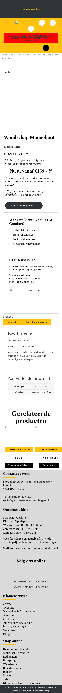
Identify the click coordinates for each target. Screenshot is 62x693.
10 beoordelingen (12, 147)
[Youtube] (43, 573)
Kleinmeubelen (24, 54)
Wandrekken (39, 54)
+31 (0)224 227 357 (19, 496)
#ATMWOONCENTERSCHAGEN (31, 581)
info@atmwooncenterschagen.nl (28, 500)
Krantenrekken (49, 449)
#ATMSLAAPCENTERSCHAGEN (31, 587)
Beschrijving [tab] (12, 322)
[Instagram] (27, 573)
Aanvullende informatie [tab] (36, 322)
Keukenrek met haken (19, 449)
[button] (4, 9)
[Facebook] (18, 573)
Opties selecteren (49, 465)
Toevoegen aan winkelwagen (18, 465)
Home (4, 54)
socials (40, 542)
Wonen (12, 54)
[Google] (35, 573)
